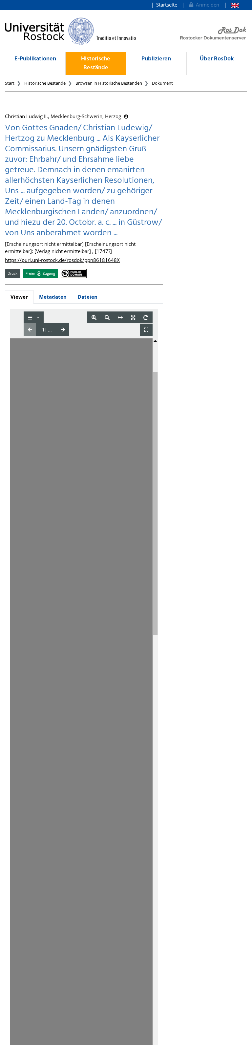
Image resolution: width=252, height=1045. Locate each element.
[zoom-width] (120, 317)
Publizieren (156, 59)
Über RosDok (217, 59)
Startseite (166, 4)
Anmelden (206, 4)
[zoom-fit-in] (133, 317)
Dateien (87, 296)
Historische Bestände (95, 63)
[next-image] (62, 329)
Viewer (19, 296)
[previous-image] (30, 329)
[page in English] (232, 5)
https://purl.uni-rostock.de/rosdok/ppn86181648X (62, 260)
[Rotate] (146, 317)
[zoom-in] (94, 317)
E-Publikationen (35, 59)
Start (9, 83)
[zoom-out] (107, 317)
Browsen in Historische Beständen (108, 83)
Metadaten (53, 296)
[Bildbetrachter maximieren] (146, 330)
